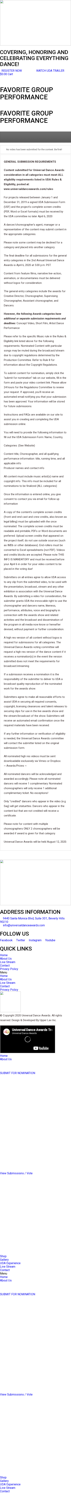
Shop (3, 1256)
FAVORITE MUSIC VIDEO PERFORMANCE (26, 1125)
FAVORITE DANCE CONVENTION (21, 1107)
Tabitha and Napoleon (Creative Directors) (26, 1066)
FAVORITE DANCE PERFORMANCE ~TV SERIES (30, 1142)
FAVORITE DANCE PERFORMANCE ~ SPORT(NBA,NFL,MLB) (23, 1154)
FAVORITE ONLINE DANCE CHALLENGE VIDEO (30, 1094)
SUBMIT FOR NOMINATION (17, 1073)
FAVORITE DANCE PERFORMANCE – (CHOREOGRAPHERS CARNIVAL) (23, 1161)
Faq (2, 1076)
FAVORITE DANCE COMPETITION (21, 1104)
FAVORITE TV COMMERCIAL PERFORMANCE (29, 1128)
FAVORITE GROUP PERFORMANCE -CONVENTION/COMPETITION (23, 1112)
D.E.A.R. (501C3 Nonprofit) (16, 1069)
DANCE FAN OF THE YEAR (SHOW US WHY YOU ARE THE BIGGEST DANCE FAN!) (33, 1168)
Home (4, 955)
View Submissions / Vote (16, 1173)
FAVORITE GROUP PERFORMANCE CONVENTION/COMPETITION (22, 1199)
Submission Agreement (15, 1083)
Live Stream (7, 962)
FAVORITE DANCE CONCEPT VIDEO (23, 1097)
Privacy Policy (9, 969)
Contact (5, 965)
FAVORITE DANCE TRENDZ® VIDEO (23, 1100)
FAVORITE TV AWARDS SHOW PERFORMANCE (30, 1121)
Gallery (4, 1259)
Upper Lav (6, 1062)
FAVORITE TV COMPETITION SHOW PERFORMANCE (34, 1118)
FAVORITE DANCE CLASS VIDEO (21, 1090)
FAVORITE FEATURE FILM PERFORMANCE (27, 1132)
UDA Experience (10, 1263)
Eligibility (6, 1080)
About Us (6, 958)
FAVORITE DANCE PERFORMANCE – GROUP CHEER (33, 1149)
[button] (50, 70)
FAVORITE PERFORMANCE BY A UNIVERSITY (29, 1145)
